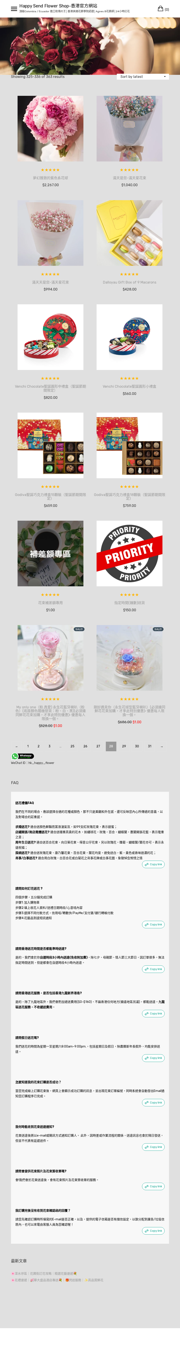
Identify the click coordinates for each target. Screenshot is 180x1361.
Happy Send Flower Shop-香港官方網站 (58, 6)
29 (124, 746)
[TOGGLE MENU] (14, 9)
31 (149, 746)
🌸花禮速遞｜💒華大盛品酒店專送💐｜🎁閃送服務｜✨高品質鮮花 (57, 1280)
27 (98, 746)
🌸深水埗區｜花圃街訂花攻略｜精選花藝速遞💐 (44, 1273)
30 (137, 746)
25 (72, 746)
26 (85, 746)
